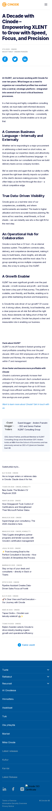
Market (6, 733)
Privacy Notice (8, 806)
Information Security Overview (14, 803)
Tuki (4, 716)
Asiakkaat (7, 707)
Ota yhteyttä (8, 725)
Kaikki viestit (28, 645)
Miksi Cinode (8, 742)
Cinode (14, 49)
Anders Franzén (21, 52)
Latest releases (10, 751)
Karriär (6, 768)
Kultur (5, 759)
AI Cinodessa (9, 690)
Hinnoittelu (8, 699)
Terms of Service (9, 801)
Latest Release (9, 777)
